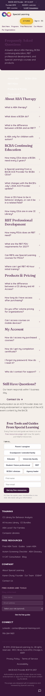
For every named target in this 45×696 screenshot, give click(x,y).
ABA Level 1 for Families (13, 527)
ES (42, 21)
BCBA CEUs (31, 78)
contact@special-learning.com (26, 628)
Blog (24, 557)
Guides (22, 546)
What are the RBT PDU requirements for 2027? (22, 245)
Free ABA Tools (9, 546)
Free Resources (26, 26)
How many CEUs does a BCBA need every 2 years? (22, 159)
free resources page (14, 434)
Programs (15, 26)
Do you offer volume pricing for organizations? (22, 310)
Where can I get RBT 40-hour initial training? (22, 268)
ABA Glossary (35, 551)
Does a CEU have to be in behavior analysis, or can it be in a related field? (22, 200)
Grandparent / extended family (22, 453)
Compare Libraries (11, 533)
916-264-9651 (8, 633)
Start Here (6, 26)
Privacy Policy (13, 658)
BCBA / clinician (13, 471)
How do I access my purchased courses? (22, 339)
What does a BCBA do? (22, 116)
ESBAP (38, 575)
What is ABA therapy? (22, 107)
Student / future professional (18, 465)
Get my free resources (16, 490)
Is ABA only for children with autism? (22, 138)
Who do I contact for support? (22, 371)
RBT (37, 465)
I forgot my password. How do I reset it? (22, 361)
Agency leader (33, 471)
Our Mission (38, 26)
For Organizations (8, 30)
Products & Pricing (17, 89)
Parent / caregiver (22, 447)
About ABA (13, 78)
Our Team (29, 575)
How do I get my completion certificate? (22, 350)
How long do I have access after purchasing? (22, 299)
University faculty (30, 459)
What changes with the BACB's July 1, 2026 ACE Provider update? (22, 186)
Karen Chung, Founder (12, 575)
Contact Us (7, 580)
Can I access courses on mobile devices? (22, 321)
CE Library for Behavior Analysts (17, 517)
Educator (11, 459)
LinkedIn (6, 628)
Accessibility (22, 664)
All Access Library (10, 522)
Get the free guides (22, 615)
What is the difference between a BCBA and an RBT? (22, 126)
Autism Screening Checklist (14, 551)
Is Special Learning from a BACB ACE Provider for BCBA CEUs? (22, 172)
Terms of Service (30, 658)
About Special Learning (13, 570)
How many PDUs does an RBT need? (22, 234)
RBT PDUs (13, 83)
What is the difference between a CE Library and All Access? (22, 286)
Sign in (37, 21)
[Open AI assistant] (39, 690)
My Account (14, 94)
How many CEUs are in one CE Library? (22, 212)
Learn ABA (31, 546)
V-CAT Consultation (31, 8)
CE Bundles (25, 522)
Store (26, 21)
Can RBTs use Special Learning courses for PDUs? (22, 256)
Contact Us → (15, 399)
